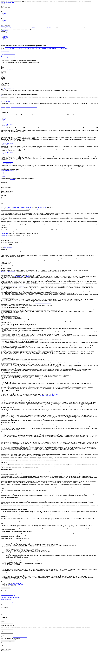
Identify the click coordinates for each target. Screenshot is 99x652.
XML (4, 173)
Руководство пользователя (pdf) (8, 595)
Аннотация (5, 37)
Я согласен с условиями (7, 637)
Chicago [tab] (5, 120)
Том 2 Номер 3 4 (51, 27)
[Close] (1, 109)
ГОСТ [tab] (4, 117)
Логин (2, 647)
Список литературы (5, 101)
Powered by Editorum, (42, 207)
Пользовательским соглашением (8, 2)
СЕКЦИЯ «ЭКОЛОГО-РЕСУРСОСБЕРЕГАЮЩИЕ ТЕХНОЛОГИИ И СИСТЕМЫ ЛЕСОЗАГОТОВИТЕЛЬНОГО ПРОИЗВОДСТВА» (36, 48)
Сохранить (8, 192)
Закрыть (2, 192)
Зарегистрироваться (10, 640)
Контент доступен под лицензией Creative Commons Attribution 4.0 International (19, 107)
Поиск (2, 6)
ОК (14, 639)
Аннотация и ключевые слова (7, 88)
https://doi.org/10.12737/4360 (7, 69)
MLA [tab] (4, 118)
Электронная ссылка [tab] (8, 124)
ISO (4, 172)
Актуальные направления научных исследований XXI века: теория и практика (28, 27)
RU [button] (1, 11)
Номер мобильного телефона (7, 625)
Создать (7, 208)
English (4, 14)
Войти (28, 209)
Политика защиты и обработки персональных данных (18, 207)
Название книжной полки (7, 191)
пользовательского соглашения (20, 637)
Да (1, 613)
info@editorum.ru (8, 247)
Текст (4, 38)
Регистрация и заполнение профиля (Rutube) (11, 597)
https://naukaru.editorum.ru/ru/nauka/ (8, 271)
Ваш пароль (3, 632)
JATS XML (12, 179)
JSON (4, 175)
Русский (5, 13)
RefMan (10, 170)
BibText (2, 170)
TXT (4, 176)
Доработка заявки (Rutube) (7, 601)
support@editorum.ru (17, 583)
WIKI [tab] (4, 122)
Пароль (2, 649)
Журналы (7, 27)
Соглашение (3, 207)
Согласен (3, 3)
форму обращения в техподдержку (16, 584)
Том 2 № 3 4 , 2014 (60, 47)
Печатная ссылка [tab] (7, 125)
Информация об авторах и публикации (10, 57)
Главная (2, 27)
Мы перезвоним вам (5, 588)
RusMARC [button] (14, 170)
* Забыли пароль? (34, 209)
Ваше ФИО (3, 620)
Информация (6, 36)
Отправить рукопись (5, 8)
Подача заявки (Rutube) (6, 599)
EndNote (6, 170)
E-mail (2, 631)
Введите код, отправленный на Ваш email (10, 638)
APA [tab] (4, 119)
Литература (6, 39)
